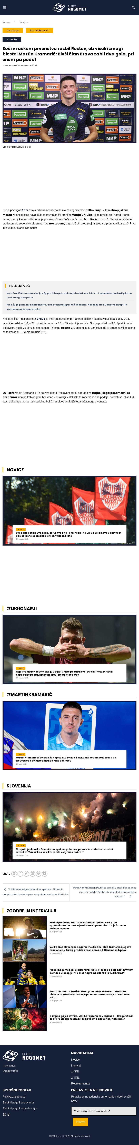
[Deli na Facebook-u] (20, 874)
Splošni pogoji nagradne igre (20, 1108)
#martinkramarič (39, 30)
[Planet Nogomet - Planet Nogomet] (69, 7)
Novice (23, 22)
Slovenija (12, 39)
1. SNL (75, 1071)
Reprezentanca (80, 1083)
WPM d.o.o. (55, 1136)
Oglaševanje (10, 1070)
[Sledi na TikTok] (8, 1114)
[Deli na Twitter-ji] (26, 874)
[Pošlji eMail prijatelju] (32, 874)
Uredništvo (9, 1066)
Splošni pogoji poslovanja (18, 1102)
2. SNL (75, 1077)
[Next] (132, 512)
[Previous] (7, 512)
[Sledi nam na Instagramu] (4, 1114)
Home (6, 22)
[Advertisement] (69, 179)
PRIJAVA (80, 1122)
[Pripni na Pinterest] (38, 874)
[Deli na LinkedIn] (44, 874)
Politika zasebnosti (14, 1096)
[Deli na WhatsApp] (14, 874)
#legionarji (13, 30)
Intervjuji (76, 1065)
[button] (5, 7)
